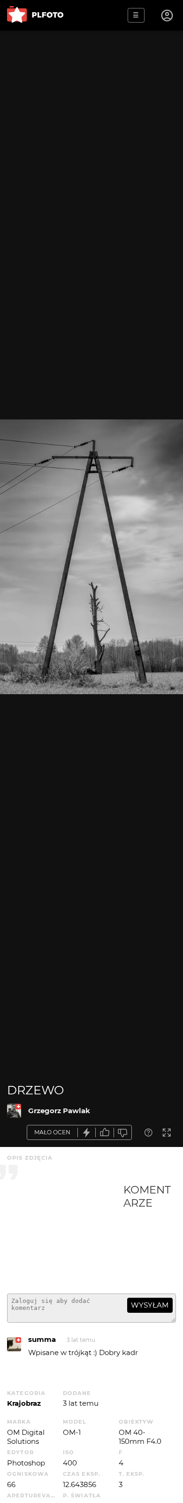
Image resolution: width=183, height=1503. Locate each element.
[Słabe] (123, 1132)
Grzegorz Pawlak (59, 1110)
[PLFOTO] (35, 15)
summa (42, 1339)
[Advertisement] (65, 1235)
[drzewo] (14, 1111)
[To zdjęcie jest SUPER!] (86, 1132)
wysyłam (149, 1305)
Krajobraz (24, 1403)
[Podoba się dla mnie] (104, 1132)
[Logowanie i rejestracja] (167, 15)
